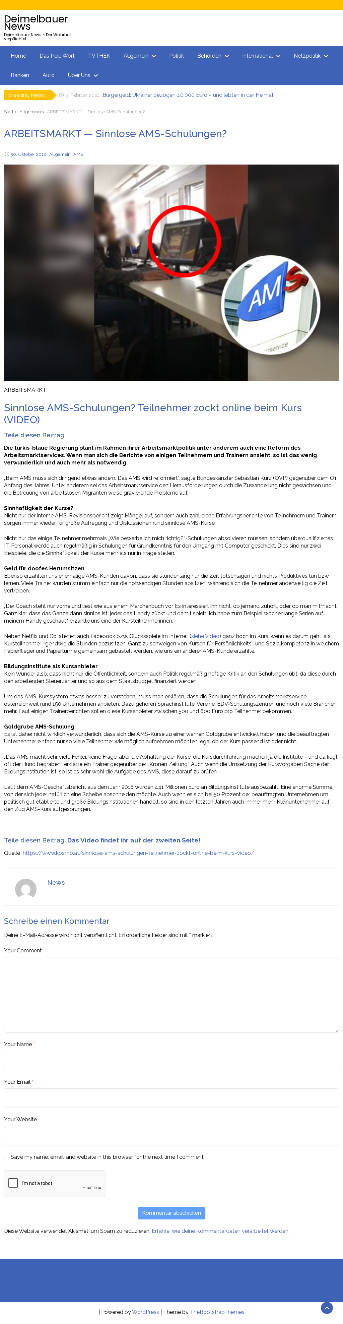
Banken (20, 75)
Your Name (18, 1044)
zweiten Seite (176, 840)
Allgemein (136, 56)
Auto (49, 75)
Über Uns (79, 75)
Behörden (209, 56)
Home (18, 56)
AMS (78, 154)
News (56, 882)
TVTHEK (99, 56)
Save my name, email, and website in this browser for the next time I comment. (108, 1157)
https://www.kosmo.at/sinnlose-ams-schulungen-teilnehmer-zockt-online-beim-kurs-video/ (138, 853)
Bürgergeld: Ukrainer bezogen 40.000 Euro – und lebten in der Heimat (188, 95)
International (257, 56)
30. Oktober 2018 (29, 154)
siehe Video (205, 636)
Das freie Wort (57, 56)
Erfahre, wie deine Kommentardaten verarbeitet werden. (220, 1231)
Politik (176, 56)
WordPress (145, 1312)
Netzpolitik (307, 56)
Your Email (17, 1082)
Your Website (20, 1119)
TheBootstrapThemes (217, 1312)
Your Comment (23, 950)
